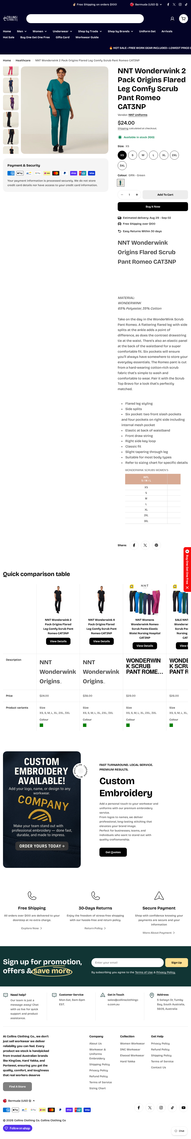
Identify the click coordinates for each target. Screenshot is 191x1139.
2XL (174, 155)
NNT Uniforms (138, 115)
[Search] (138, 18)
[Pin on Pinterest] (156, 545)
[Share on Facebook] (134, 545)
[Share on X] (145, 545)
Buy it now (153, 206)
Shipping (123, 128)
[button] (187, 569)
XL (164, 155)
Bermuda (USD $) (146, 4)
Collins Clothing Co (26, 1120)
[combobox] (85, 18)
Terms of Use (144, 972)
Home (7, 60)
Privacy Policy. (166, 972)
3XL (122, 165)
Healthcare (23, 60)
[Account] (172, 18)
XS (122, 155)
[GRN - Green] (121, 183)
